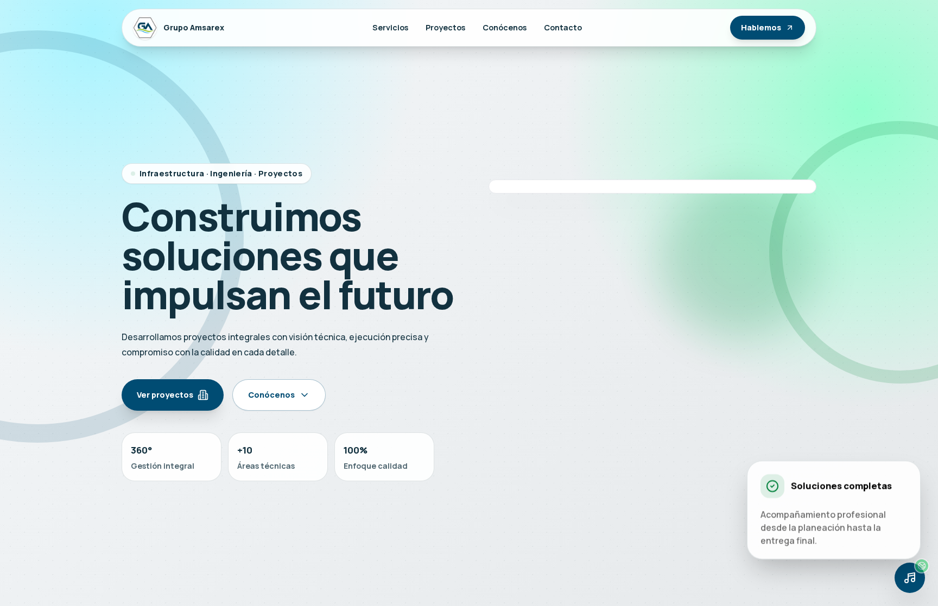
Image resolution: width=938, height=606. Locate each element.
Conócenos (505, 27)
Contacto (563, 27)
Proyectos (445, 27)
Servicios (390, 27)
